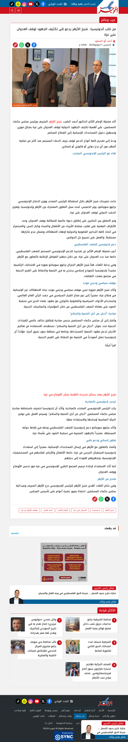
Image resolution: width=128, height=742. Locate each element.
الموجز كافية (35, 710)
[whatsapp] (15, 44)
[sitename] (105, 701)
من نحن (79, 723)
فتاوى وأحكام (109, 716)
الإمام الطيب (63, 510)
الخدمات (77, 710)
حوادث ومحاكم (65, 716)
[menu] (18, 10)
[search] (12, 10)
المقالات (51, 716)
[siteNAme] (108, 7)
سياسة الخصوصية (64, 723)
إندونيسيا (96, 510)
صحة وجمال (94, 716)
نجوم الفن (65, 710)
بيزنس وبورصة (51, 710)
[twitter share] (27, 44)
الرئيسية (111, 710)
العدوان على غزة (80, 510)
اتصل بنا (48, 723)
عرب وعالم (80, 716)
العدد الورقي (54, 4)
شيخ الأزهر (55, 121)
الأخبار (101, 710)
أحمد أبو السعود (104, 41)
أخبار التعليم (89, 710)
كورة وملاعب (20, 710)
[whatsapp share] (21, 44)
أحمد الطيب (47, 510)
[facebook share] (34, 44)
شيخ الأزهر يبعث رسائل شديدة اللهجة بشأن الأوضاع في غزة (80, 394)
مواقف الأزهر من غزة (29, 510)
